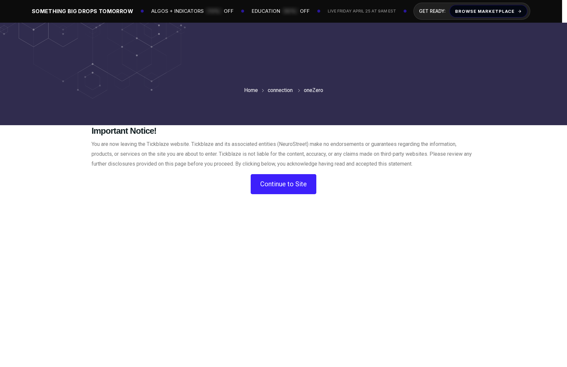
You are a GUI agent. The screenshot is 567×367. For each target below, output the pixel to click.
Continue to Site (283, 184)
